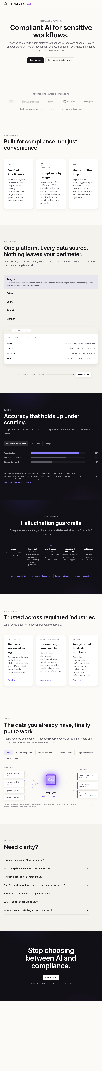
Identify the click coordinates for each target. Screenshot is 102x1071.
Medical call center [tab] (46, 753)
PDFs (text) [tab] (35, 444)
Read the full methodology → (17, 482)
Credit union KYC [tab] (13, 758)
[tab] (51, 282)
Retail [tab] (8, 753)
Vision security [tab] (65, 753)
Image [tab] (48, 444)
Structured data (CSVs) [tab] (16, 444)
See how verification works (60, 60)
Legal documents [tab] (85, 753)
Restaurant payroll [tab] (24, 753)
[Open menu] (96, 4)
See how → (13, 680)
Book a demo (35, 60)
